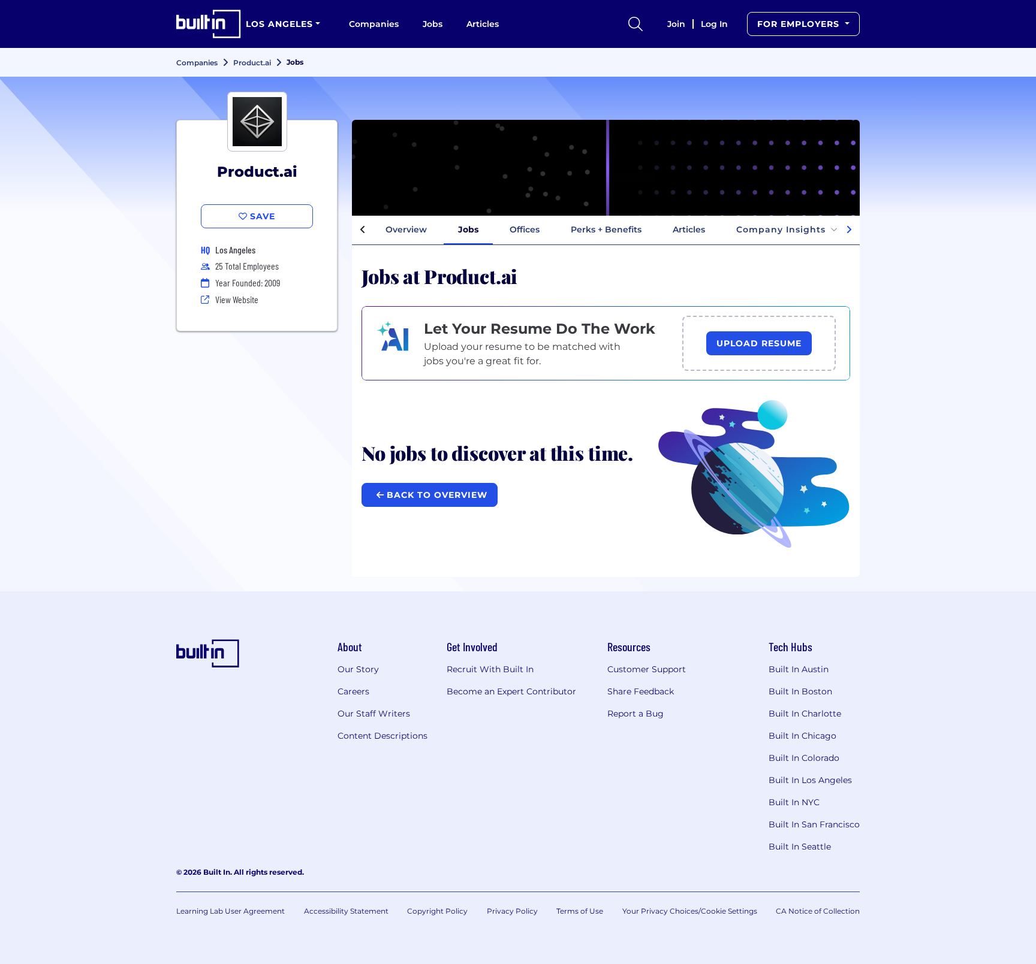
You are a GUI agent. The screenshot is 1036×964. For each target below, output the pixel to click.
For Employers (799, 24)
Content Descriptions (382, 735)
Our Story (358, 669)
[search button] (635, 24)
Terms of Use (579, 910)
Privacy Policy (512, 910)
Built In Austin (799, 669)
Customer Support (646, 669)
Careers (353, 691)
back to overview (435, 494)
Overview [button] (406, 229)
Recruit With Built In (490, 669)
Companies (374, 24)
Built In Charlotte (805, 713)
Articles (482, 24)
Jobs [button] (468, 229)
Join (676, 24)
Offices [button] (525, 229)
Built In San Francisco (814, 824)
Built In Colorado (804, 758)
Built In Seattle (800, 846)
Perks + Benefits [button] (606, 229)
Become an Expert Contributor (511, 691)
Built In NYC (794, 802)
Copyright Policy (437, 910)
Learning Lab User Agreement (230, 910)
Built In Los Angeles (810, 780)
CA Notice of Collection (818, 910)
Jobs (432, 24)
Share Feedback (640, 691)
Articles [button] (689, 229)
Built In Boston (800, 691)
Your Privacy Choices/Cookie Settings (689, 910)
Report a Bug (635, 713)
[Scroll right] (849, 230)
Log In (714, 24)
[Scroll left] (363, 230)
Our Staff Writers (374, 713)
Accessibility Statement (346, 910)
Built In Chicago (802, 735)
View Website (236, 299)
